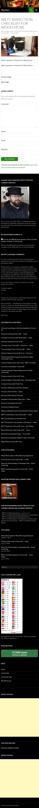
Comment (5, 104)
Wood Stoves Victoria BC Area (11, 441)
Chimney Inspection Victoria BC (12, 341)
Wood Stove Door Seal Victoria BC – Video (15, 430)
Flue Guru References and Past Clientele (14, 388)
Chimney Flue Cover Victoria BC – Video (15, 459)
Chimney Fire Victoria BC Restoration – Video (16, 338)
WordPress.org (6, 681)
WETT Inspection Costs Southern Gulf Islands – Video (19, 422)
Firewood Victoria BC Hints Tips (12, 384)
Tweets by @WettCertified (10, 748)
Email (3, 140)
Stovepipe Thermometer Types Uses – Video (15, 399)
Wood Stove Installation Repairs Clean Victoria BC (18, 438)
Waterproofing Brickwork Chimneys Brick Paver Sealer (19, 411)
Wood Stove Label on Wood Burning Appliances (17, 455)
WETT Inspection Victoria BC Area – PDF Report (17, 426)
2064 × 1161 (13, 31)
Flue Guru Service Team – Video (11, 391)
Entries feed (5, 673)
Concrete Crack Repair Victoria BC (13, 366)
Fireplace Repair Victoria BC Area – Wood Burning (18, 380)
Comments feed (6, 677)
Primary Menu (36, 10)
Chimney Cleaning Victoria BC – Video (14, 334)
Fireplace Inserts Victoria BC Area (12, 376)
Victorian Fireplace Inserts (10, 407)
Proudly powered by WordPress (10, 805)
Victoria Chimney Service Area (11, 403)
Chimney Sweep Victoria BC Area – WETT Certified (18, 363)
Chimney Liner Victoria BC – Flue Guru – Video (17, 345)
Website (4, 149)
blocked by (22, 654)
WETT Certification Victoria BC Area (13, 418)
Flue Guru (5, 10)
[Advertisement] (19, 717)
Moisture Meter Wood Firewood (12, 395)
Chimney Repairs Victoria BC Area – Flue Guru (17, 353)
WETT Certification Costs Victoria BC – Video (16, 415)
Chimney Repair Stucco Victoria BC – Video (16, 349)
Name (3, 131)
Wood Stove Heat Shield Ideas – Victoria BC (15, 434)
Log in (3, 669)
